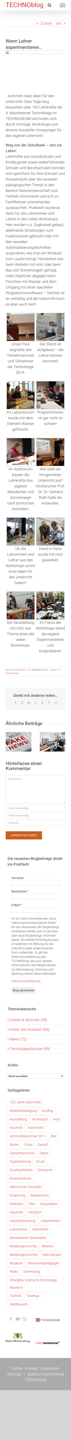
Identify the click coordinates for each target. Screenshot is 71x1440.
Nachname (19, 891)
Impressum (50, 1368)
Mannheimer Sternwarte (28, 1238)
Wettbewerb (19, 1304)
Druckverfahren (21, 1170)
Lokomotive (18, 1229)
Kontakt (31, 1368)
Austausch (40, 1119)
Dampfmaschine (22, 1153)
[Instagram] (25, 1319)
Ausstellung (18, 1119)
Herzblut (34, 1212)
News (53, 670)
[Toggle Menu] (62, 5)
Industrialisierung (22, 1221)
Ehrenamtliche (20, 1178)
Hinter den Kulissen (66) (30, 1029)
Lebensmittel (50, 1221)
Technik (15, 1296)
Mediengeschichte (23, 1246)
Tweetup (32, 1296)
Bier (54, 1136)
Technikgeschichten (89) (30, 1049)
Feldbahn (16, 1204)
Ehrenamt (45, 1170)
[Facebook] (11, 1319)
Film (32, 1204)
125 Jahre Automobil (25, 1102)
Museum (16, 1263)
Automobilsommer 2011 (28, 1136)
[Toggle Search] (49, 5)
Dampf (43, 1145)
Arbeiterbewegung (23, 1111)
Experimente (39, 1195)
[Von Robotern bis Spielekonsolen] (53, 742)
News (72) (18, 1039)
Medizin (48, 1246)
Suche (17, 1368)
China (28, 1145)
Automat (16, 1127)
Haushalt (16, 1212)
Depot (44, 1153)
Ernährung (17, 1195)
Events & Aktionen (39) (28, 1020)
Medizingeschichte (23, 1255)
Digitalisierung (20, 1161)
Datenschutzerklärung (26, 981)
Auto (56, 1119)
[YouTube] (18, 1319)
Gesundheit (48, 1204)
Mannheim (40, 1229)
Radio (14, 1271)
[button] (8, 742)
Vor (59, 23)
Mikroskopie (52, 1255)
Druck (40, 1161)
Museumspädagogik (43, 1263)
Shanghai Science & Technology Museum (33, 1283)
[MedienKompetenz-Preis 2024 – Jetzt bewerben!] (18, 742)
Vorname (17, 878)
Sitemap (14, 1374)
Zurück (46, 23)
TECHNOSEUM (17, 670)
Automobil (35, 1127)
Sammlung (31, 1271)
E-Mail (16, 905)
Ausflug (47, 1111)
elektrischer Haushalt (25, 1187)
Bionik (14, 1145)
